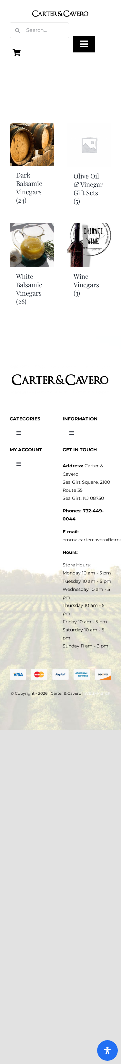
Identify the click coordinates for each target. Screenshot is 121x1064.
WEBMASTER (98, 693)
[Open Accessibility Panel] (107, 1050)
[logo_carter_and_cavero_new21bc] (60, 7)
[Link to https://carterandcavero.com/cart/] (17, 52)
